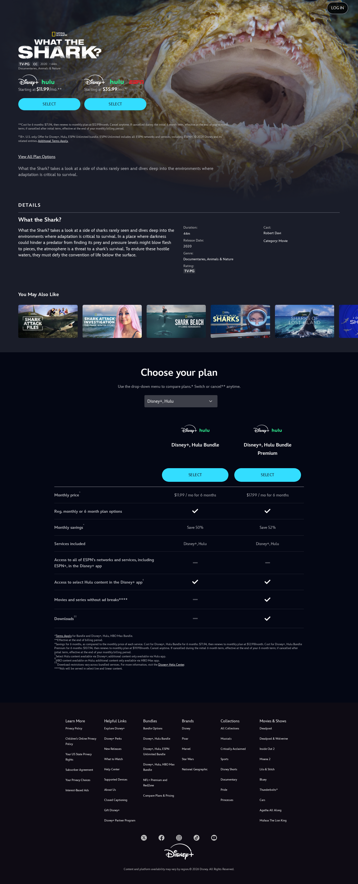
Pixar (185, 738)
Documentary (229, 779)
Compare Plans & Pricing (158, 795)
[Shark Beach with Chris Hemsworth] (176, 321)
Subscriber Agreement (79, 770)
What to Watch (113, 759)
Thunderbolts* (269, 789)
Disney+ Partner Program (119, 820)
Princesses (227, 800)
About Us (110, 789)
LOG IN (337, 8)
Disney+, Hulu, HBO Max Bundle (159, 767)
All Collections (230, 728)
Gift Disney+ (112, 810)
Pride (224, 789)
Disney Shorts (229, 769)
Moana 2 (265, 759)
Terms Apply (64, 636)
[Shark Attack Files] (47, 321)
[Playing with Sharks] (240, 321)
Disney (186, 728)
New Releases (113, 749)
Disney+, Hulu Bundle (156, 738)
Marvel (186, 749)
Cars (262, 800)
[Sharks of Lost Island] (304, 321)
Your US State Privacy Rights (79, 757)
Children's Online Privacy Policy (81, 741)
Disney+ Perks (113, 738)
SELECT (49, 104)
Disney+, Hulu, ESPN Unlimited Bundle (156, 751)
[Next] (348, 320)
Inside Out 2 (267, 749)
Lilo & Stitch (267, 769)
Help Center (112, 769)
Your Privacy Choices (78, 780)
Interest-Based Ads (77, 790)
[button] (120, 721)
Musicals (226, 738)
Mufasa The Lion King (273, 820)
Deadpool (266, 728)
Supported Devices (115, 779)
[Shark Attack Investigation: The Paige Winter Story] (112, 321)
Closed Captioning (115, 800)
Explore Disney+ (114, 728)
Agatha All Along (271, 810)
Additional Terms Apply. (53, 141)
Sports (224, 759)
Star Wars (188, 759)
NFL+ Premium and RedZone (155, 782)
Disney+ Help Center (171, 664)
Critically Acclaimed (233, 749)
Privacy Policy (74, 728)
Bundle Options (152, 728)
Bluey (263, 779)
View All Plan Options (36, 156)
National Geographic (194, 769)
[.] (144, 838)
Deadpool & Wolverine (274, 738)
